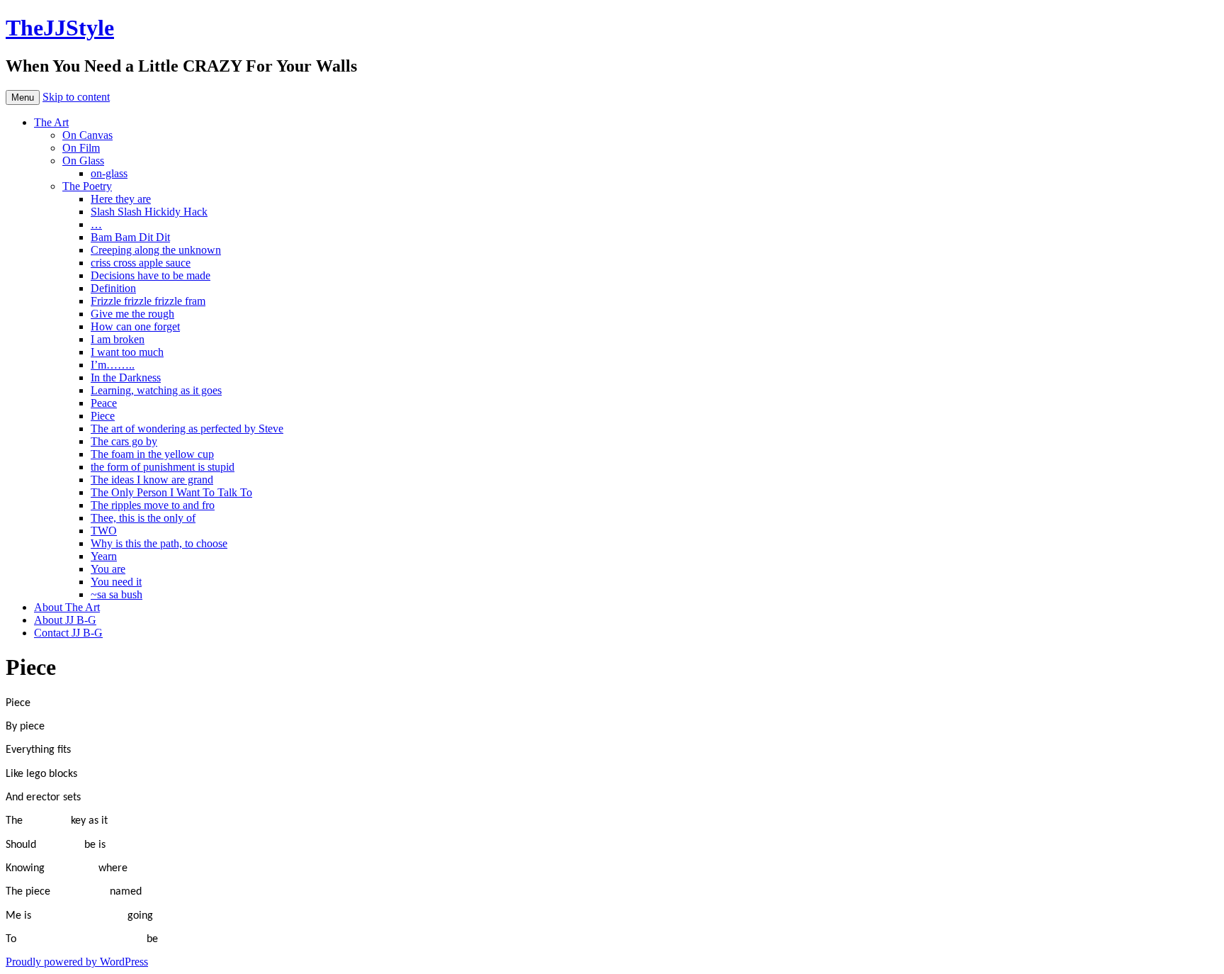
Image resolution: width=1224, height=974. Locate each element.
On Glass (83, 161)
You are (108, 569)
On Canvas (87, 135)
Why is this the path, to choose (159, 543)
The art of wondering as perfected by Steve (187, 428)
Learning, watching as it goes (156, 390)
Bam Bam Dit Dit (130, 237)
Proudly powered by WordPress (77, 962)
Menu (22, 97)
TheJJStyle (60, 27)
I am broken (117, 339)
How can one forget (135, 326)
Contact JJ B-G (68, 633)
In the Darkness (126, 377)
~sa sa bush (116, 594)
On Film (81, 148)
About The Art (67, 607)
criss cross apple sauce (141, 263)
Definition (113, 288)
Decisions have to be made (150, 275)
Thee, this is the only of (143, 518)
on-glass (109, 173)
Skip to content (76, 97)
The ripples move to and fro (153, 505)
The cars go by (124, 441)
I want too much (127, 352)
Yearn (104, 556)
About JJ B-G (65, 620)
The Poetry (87, 186)
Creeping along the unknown (156, 250)
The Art (51, 122)
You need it (116, 582)
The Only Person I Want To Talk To (171, 492)
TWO (104, 531)
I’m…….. (113, 365)
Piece (103, 416)
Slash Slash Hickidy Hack (149, 212)
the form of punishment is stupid (162, 467)
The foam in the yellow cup (152, 454)
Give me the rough (132, 314)
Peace (104, 403)
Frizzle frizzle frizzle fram (148, 301)
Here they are (121, 199)
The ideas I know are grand (152, 480)
